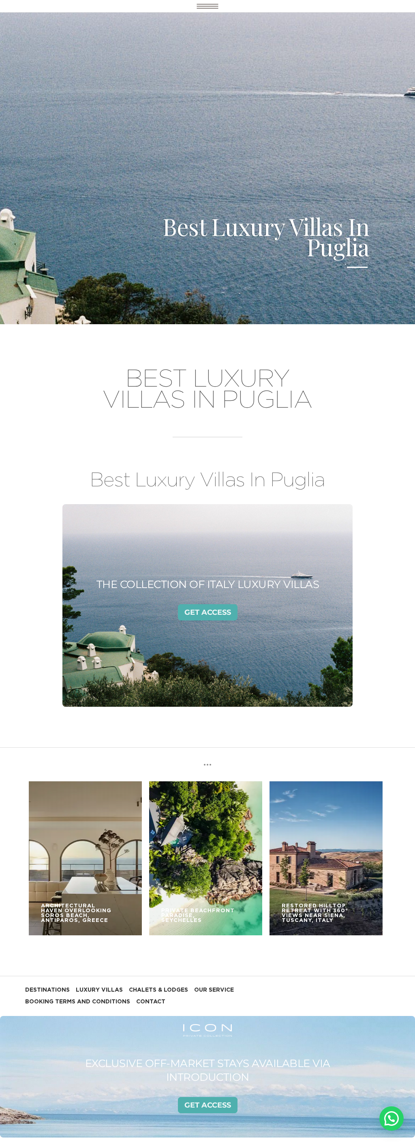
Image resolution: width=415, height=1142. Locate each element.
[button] (391, 1118)
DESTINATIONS (47, 990)
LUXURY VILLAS (99, 990)
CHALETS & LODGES (158, 990)
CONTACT (150, 1002)
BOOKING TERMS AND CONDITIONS (77, 1002)
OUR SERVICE (214, 990)
